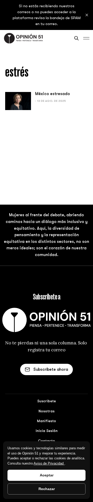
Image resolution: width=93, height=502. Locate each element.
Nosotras (46, 411)
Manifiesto (46, 421)
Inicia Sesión (47, 431)
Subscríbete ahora (50, 369)
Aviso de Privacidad (49, 463)
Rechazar (46, 489)
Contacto (46, 441)
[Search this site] (76, 38)
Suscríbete (46, 401)
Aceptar (46, 475)
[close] (87, 15)
